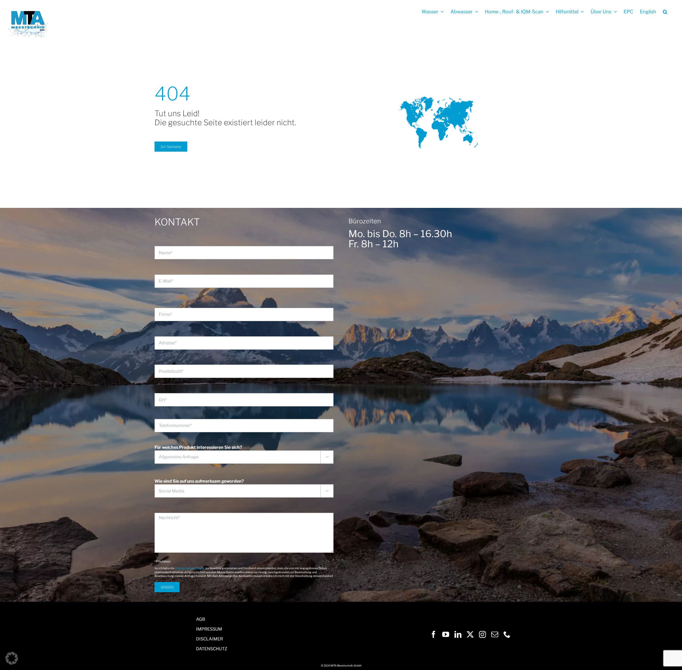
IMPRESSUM (209, 629)
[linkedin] (457, 634)
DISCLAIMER (209, 638)
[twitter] (470, 634)
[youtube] (445, 634)
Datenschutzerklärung (190, 568)
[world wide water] (438, 84)
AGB (200, 619)
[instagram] (482, 634)
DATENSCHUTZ (211, 648)
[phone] (507, 634)
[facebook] (433, 634)
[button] (665, 11)
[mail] (494, 634)
